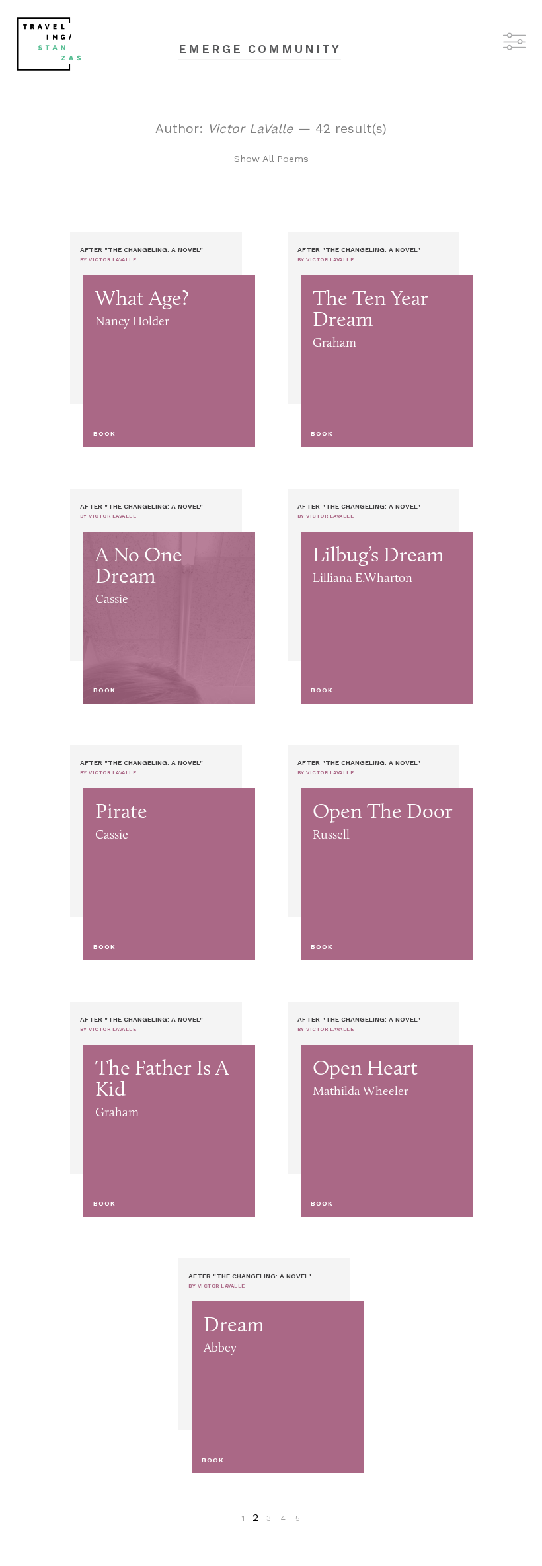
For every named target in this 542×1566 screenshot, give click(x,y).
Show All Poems (271, 158)
